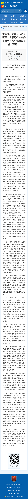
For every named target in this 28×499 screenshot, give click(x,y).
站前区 (20, 26)
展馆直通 (14, 23)
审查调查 (23, 19)
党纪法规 (5, 19)
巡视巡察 (5, 23)
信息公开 (14, 16)
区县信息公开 (14, 26)
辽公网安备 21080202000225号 (15, 496)
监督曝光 (14, 19)
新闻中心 (23, 16)
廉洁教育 (23, 23)
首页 (5, 16)
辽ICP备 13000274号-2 (14, 493)
